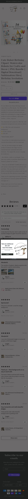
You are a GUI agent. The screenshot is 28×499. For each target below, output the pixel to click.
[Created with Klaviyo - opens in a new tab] (14, 258)
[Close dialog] (26, 240)
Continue (7, 254)
